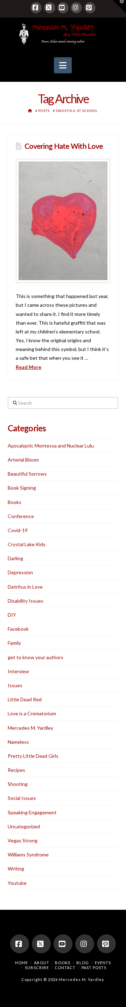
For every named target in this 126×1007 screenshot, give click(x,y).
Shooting (18, 784)
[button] (63, 65)
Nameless (18, 742)
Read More (28, 367)
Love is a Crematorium (32, 713)
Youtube (17, 883)
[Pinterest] (90, 7)
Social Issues (22, 798)
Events (103, 962)
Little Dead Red (25, 699)
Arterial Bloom (23, 460)
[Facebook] (36, 7)
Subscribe (37, 967)
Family (14, 643)
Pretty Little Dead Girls (33, 756)
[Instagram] (76, 7)
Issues (15, 685)
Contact (65, 967)
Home (21, 962)
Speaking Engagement (32, 812)
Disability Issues (25, 601)
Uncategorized (24, 826)
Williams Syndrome (28, 854)
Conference (21, 516)
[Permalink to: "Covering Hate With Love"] (63, 220)
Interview (18, 671)
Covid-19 (18, 530)
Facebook (18, 629)
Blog (82, 962)
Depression (20, 572)
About (41, 962)
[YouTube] (63, 7)
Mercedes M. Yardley (30, 728)
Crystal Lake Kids (27, 544)
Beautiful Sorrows (27, 474)
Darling (15, 558)
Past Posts (94, 967)
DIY (12, 615)
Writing (16, 869)
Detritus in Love (25, 587)
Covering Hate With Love (63, 145)
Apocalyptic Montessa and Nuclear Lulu (51, 446)
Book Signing (22, 488)
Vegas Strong (22, 840)
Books (14, 502)
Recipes (16, 770)
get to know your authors (35, 657)
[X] (49, 7)
